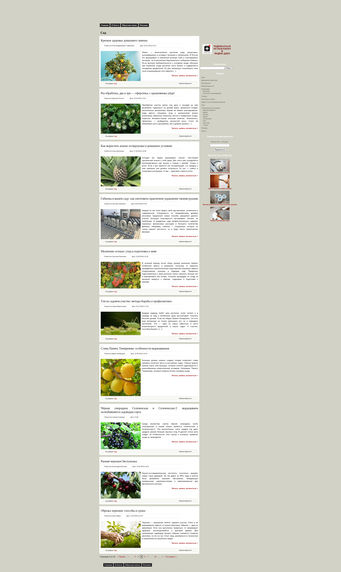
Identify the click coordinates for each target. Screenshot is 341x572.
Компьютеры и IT (207, 86)
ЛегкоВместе (200, 568)
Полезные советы (208, 99)
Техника (204, 128)
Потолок (206, 123)
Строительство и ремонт (210, 108)
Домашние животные (209, 80)
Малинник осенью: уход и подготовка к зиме (129, 251)
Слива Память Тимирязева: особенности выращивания (135, 348)
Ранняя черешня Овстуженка (119, 461)
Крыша (205, 114)
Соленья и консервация (212, 93)
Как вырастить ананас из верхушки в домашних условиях (136, 146)
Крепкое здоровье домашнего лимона (124, 40)
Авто (203, 77)
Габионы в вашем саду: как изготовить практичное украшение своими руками (149, 198)
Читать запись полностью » (185, 75)
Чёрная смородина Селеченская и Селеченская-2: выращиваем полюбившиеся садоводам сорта (149, 410)
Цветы (203, 131)
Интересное (206, 83)
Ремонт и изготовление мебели (213, 102)
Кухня (205, 117)
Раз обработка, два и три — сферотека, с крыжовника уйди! (138, 93)
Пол (204, 121)
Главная (105, 25)
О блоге (115, 25)
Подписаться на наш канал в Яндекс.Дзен (222, 50)
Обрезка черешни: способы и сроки (123, 510)
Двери (205, 112)
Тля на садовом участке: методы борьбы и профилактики (136, 301)
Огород (204, 96)
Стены (205, 125)
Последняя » (171, 557)
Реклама (144, 25)
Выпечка (206, 91)
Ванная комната (209, 110)
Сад (115, 83)
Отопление (207, 119)
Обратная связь (129, 25)
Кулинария (205, 89)
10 (155, 557)
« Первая (121, 557)
